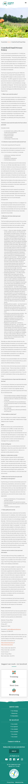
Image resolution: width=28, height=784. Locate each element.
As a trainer (14, 736)
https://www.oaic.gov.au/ (7, 644)
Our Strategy (15, 710)
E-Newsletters (14, 716)
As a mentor (15, 724)
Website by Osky (19, 782)
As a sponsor (14, 726)
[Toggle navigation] (25, 2)
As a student (15, 729)
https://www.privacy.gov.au (7, 642)
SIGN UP (14, 751)
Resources (14, 713)
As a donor (14, 734)
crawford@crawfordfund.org (14, 629)
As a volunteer (14, 731)
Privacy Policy (10, 782)
